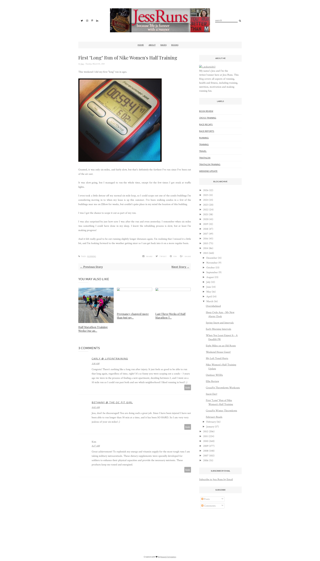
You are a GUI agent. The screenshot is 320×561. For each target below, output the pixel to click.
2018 (205, 229)
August (210, 277)
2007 (205, 455)
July (208, 282)
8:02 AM (96, 407)
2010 (205, 441)
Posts (206, 499)
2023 (205, 205)
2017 (205, 234)
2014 (205, 248)
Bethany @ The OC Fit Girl (112, 402)
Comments (209, 506)
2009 (205, 446)
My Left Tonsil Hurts (217, 358)
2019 (205, 224)
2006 (205, 460)
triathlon (204, 157)
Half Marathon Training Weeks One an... (93, 328)
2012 (205, 431)
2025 (205, 195)
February (211, 422)
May (208, 291)
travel (202, 151)
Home (141, 45)
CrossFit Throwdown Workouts (223, 387)
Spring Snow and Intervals (220, 322)
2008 (205, 451)
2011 (205, 436)
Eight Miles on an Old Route (221, 345)
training (204, 144)
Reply (187, 387)
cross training (207, 117)
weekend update (208, 171)
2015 (205, 243)
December (211, 258)
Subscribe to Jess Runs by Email (216, 479)
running (91, 256)
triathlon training (209, 164)
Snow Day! (211, 394)
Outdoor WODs (214, 375)
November (212, 263)
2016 (205, 238)
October (210, 267)
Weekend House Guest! (218, 352)
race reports (206, 131)
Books (174, 45)
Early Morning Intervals (218, 329)
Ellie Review (212, 381)
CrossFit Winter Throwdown (221, 410)
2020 (205, 219)
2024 (205, 200)
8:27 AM (96, 445)
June (208, 287)
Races (163, 45)
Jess (82, 64)
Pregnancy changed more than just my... (133, 315)
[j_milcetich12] (207, 67)
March (209, 301)
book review (206, 111)
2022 (205, 209)
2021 (205, 214)
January (210, 426)
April (209, 296)
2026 (205, 190)
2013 (205, 253)
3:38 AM (95, 363)
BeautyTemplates (168, 557)
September (212, 272)
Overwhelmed (213, 306)
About (152, 45)
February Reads (214, 417)
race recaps (206, 124)
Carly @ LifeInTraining (110, 358)
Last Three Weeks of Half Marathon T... (170, 315)
